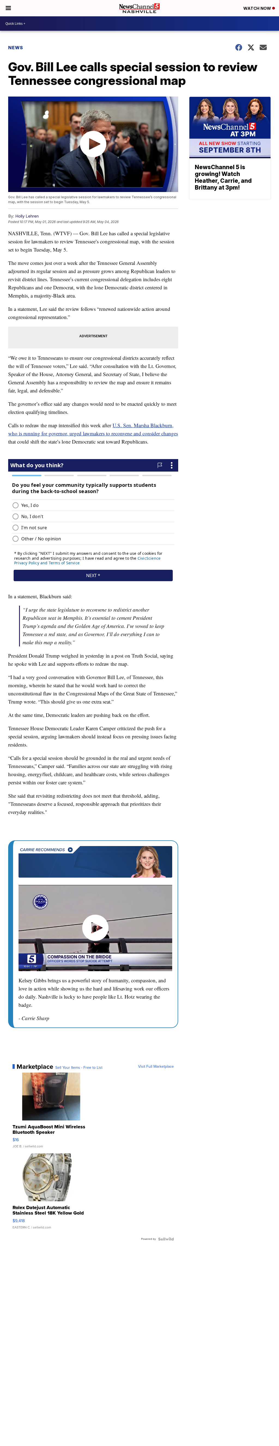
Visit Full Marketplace (156, 1067)
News (15, 47)
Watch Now (257, 8)
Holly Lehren (27, 216)
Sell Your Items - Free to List (78, 1068)
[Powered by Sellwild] (166, 1239)
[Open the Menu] (8, 8)
